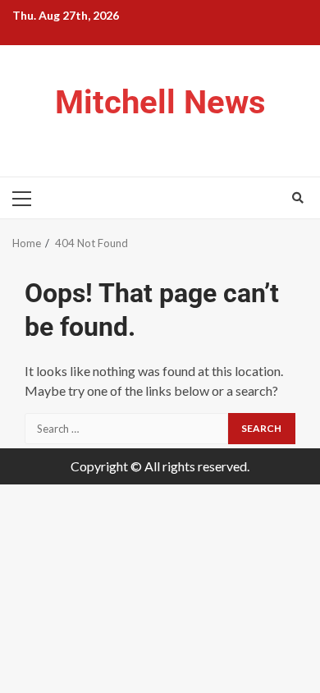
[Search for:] (126, 428)
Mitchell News (160, 102)
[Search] (297, 197)
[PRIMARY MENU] (28, 197)
